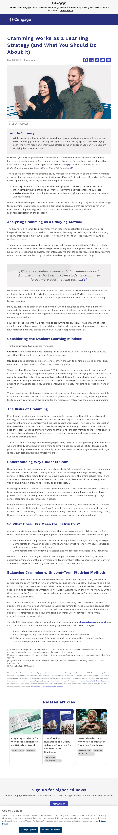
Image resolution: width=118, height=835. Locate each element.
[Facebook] (85, 60)
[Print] (108, 60)
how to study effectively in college (92, 681)
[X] (97, 60)
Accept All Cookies (51, 830)
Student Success (18, 124)
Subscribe (59, 804)
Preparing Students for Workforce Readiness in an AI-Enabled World (24, 742)
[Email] (102, 60)
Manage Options (28, 830)
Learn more (66, 10)
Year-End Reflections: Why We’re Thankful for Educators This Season (91, 742)
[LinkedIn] (91, 60)
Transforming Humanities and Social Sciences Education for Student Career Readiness (57, 745)
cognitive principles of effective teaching (48, 686)
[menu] (106, 19)
